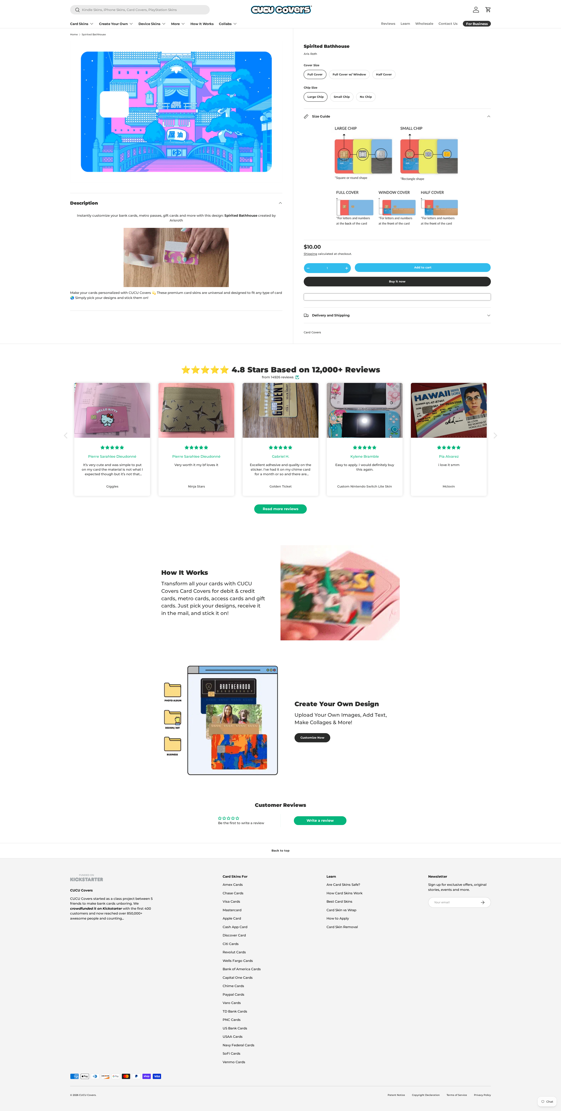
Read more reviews (280, 509)
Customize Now (312, 737)
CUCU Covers (87, 1095)
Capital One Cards (238, 977)
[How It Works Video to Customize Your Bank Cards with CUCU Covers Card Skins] (176, 257)
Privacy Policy (482, 1095)
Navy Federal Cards (238, 1045)
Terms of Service (457, 1095)
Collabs (225, 24)
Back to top (280, 850)
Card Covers (312, 332)
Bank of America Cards (242, 969)
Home (74, 34)
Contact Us (448, 23)
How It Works (202, 24)
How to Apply (338, 918)
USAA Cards (233, 1036)
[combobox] (140, 9)
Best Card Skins (339, 901)
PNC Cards (232, 1020)
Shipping (310, 253)
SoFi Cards (231, 1053)
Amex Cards (233, 884)
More (175, 24)
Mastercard (232, 910)
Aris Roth (310, 53)
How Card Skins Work (344, 893)
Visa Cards (231, 901)
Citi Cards (231, 944)
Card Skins (79, 24)
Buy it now (397, 281)
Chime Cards (233, 986)
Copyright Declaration (426, 1095)
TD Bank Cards (235, 1011)
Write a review (320, 820)
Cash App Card (235, 927)
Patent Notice (396, 1095)
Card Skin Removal (342, 927)
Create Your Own (113, 24)
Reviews (388, 23)
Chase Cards (233, 893)
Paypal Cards (233, 994)
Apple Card (232, 918)
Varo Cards (232, 1003)
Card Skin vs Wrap (341, 910)
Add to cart (422, 267)
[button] (67, 435)
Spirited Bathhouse (94, 34)
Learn (405, 23)
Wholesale (424, 23)
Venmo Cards (234, 1062)
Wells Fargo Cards (238, 961)
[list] (176, 111)
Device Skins (149, 24)
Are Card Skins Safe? (343, 884)
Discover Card (234, 935)
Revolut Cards (234, 952)
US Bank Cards (235, 1028)
